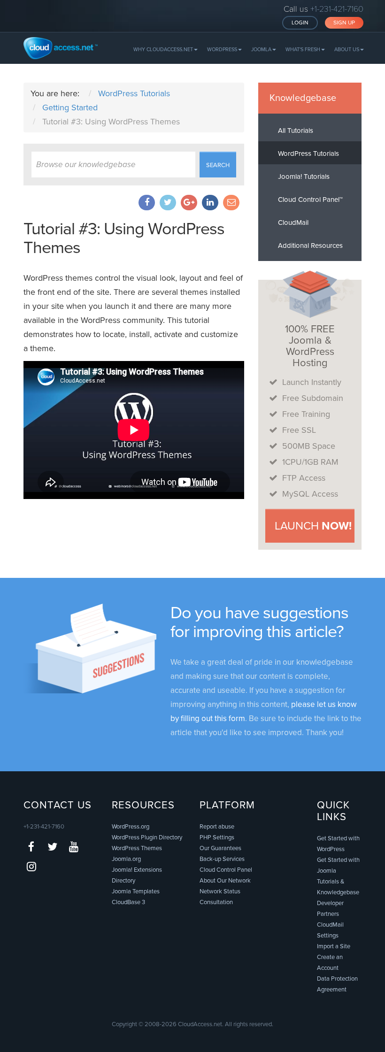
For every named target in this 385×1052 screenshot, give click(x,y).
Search (218, 165)
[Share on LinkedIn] (210, 202)
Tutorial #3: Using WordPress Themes (123, 238)
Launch (313, 526)
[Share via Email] (231, 202)
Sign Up (344, 22)
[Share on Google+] (189, 202)
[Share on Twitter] (168, 202)
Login (300, 22)
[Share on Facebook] (147, 202)
